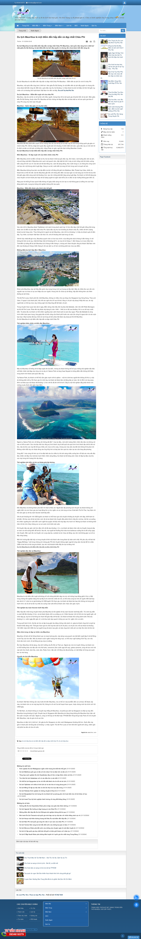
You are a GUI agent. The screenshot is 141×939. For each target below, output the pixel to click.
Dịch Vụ (47, 924)
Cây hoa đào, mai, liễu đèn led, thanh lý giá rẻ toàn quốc (115, 101)
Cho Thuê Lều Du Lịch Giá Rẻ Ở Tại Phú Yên (115, 41)
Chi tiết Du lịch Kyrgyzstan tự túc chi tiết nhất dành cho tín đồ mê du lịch (42, 781)
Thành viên (21, 912)
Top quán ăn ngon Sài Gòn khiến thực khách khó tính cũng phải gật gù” (47, 873)
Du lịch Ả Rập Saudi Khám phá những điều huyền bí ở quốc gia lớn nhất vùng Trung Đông (48, 834)
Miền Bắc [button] (35, 25)
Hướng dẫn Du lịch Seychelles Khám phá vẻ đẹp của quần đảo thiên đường (43, 806)
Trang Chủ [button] (25, 25)
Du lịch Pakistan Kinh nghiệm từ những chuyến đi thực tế (37, 791)
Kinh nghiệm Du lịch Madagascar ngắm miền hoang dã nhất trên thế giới (42, 769)
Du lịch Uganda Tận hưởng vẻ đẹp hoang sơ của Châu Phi (38, 809)
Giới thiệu (21, 908)
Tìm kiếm (21, 919)
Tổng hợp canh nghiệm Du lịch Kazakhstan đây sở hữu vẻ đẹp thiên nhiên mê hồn (45, 775)
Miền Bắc (48, 904)
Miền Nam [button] (58, 25)
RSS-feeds (34, 919)
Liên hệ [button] (68, 25)
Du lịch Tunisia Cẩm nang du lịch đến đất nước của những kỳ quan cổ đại (43, 825)
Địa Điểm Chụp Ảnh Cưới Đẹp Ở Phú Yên (115, 82)
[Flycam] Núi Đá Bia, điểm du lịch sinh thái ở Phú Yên (115, 48)
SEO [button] (76, 25)
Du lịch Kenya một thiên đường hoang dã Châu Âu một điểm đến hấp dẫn (43, 818)
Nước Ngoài (48, 920)
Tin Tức (33, 908)
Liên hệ (33, 912)
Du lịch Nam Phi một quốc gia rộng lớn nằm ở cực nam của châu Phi (41, 822)
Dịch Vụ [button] (94, 25)
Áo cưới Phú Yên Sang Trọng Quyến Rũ (115, 115)
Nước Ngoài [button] (84, 25)
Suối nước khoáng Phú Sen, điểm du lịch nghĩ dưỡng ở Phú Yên (115, 109)
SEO (46, 916)
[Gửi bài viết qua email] (87, 41)
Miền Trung (48, 908)
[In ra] (91, 41)
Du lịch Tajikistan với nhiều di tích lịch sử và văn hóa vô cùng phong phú (43, 784)
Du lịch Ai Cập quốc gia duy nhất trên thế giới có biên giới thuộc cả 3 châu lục (44, 831)
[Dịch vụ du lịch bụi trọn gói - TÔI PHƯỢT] (22, 12)
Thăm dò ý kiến (22, 916)
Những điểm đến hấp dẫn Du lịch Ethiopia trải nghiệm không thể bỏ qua (42, 812)
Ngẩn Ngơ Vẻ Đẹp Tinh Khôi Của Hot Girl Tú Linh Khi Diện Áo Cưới (115, 55)
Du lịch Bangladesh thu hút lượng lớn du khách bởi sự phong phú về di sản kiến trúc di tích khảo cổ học (53, 794)
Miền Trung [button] (47, 25)
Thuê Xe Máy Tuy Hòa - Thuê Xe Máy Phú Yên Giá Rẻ (116, 94)
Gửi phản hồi (134, 937)
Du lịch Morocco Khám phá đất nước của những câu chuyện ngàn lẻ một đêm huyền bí (47, 828)
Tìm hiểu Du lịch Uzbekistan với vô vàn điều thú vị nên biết (38, 778)
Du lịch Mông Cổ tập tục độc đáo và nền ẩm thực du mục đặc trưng (41, 788)
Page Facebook (105, 157)
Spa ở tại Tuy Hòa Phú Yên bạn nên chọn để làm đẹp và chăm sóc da (112, 75)
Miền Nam (48, 912)
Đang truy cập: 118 (31, 929)
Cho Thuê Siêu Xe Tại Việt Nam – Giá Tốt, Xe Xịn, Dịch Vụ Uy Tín (45, 858)
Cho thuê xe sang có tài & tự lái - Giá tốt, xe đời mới (41, 863)
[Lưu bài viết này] (95, 41)
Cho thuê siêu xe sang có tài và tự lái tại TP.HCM (40, 868)
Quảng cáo (34, 916)
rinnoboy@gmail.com (35, 3)
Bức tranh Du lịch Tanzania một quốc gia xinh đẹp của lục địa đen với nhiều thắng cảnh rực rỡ (49, 815)
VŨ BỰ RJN (59, 895)
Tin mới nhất (20, 853)
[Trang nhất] (18, 25)
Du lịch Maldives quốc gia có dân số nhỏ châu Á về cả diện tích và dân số (43, 772)
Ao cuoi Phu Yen (22, 895)
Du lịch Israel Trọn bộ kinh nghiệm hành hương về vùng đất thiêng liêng (42, 799)
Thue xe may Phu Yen (37, 895)
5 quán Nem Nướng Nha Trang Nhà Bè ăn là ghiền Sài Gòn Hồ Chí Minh (48, 879)
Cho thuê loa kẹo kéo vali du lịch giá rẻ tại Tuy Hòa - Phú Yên (116, 66)
